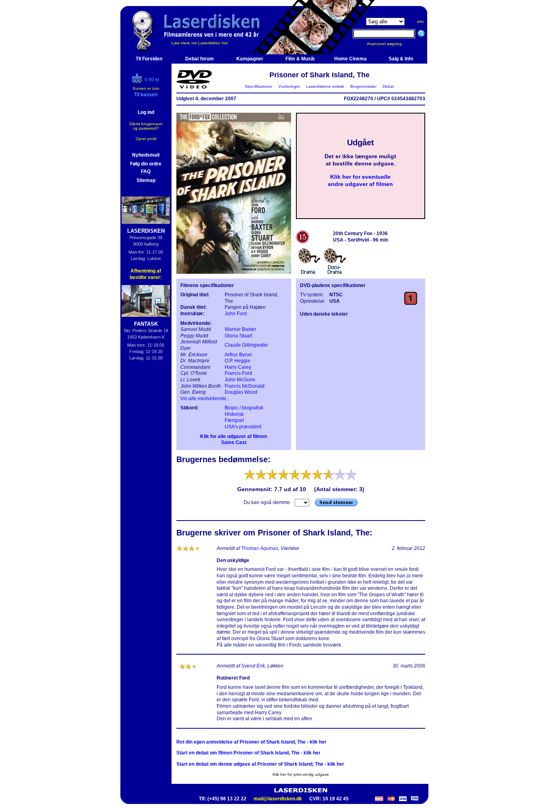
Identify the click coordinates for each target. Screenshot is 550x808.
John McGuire (240, 379)
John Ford (236, 313)
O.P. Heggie (237, 361)
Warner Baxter (240, 329)
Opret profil (146, 138)
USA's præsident (243, 427)
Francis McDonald (245, 386)
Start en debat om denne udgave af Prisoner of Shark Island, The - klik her (260, 764)
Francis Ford (238, 373)
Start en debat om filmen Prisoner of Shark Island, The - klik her (248, 753)
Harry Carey (238, 367)
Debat (388, 86)
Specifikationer (258, 86)
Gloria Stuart (238, 336)
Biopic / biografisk (244, 408)
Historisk (234, 414)
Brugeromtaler (363, 86)
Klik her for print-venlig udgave (301, 774)
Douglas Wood (241, 392)
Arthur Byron (238, 355)
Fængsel (234, 420)
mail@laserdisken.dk (278, 799)
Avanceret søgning (389, 43)
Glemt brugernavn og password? (146, 126)
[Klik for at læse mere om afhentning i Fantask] (146, 301)
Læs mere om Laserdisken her (200, 43)
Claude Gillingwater (246, 345)
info (420, 21)
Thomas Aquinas (259, 548)
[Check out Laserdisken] (138, 82)
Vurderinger (289, 86)
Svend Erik (253, 666)
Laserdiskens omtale (325, 86)
